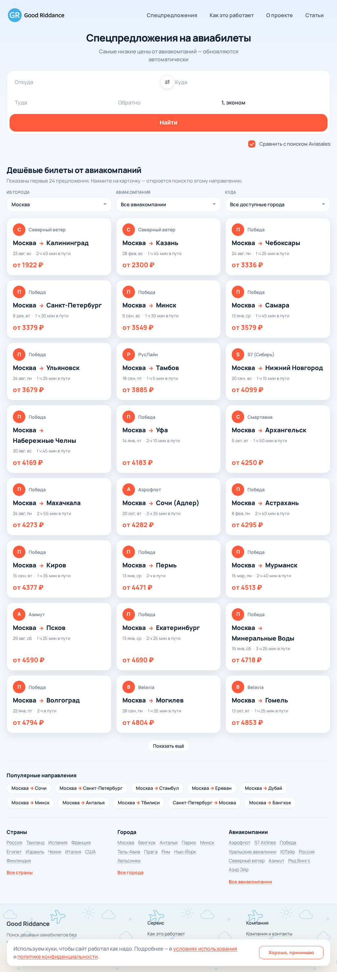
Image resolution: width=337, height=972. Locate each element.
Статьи (314, 15)
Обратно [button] (129, 102)
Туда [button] (21, 102)
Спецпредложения (172, 15)
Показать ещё (168, 746)
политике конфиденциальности (57, 956)
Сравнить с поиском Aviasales (294, 143)
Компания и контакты (269, 933)
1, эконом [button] (233, 102)
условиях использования (205, 948)
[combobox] (88, 82)
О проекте (279, 15)
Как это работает (232, 15)
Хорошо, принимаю (291, 952)
